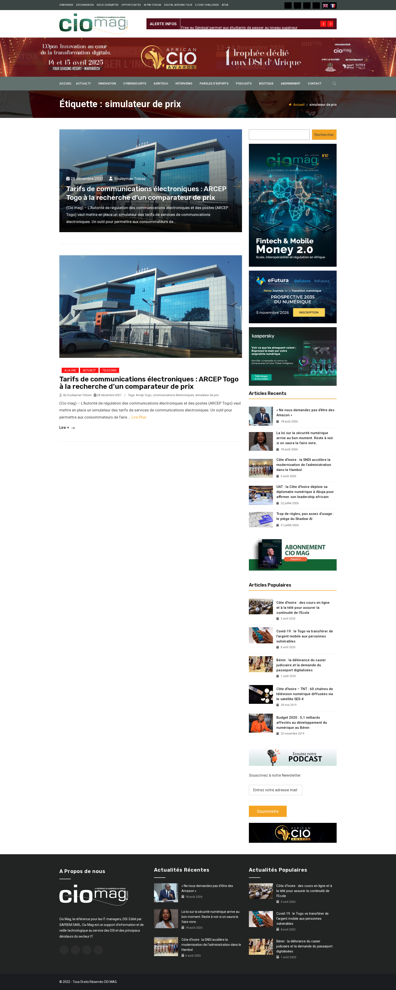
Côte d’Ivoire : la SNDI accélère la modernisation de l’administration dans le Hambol (303, 465)
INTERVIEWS (183, 83)
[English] (325, 5)
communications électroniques (173, 395)
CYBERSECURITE (134, 83)
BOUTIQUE (266, 83)
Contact (315, 83)
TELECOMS (109, 370)
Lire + (64, 427)
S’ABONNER (66, 4)
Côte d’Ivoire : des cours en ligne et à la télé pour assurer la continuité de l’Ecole (303, 608)
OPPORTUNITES (131, 4)
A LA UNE (70, 370)
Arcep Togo (143, 395)
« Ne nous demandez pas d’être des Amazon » (305, 412)
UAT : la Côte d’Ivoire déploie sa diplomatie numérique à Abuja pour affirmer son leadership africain (305, 492)
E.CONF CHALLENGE (207, 4)
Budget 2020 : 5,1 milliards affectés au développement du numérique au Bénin (301, 722)
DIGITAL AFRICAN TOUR (178, 4)
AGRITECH (161, 83)
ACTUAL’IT (83, 83)
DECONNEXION (85, 4)
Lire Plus (139, 417)
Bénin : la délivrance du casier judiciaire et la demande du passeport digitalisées (301, 665)
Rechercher (324, 134)
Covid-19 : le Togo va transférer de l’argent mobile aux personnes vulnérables (304, 636)
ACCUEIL (65, 83)
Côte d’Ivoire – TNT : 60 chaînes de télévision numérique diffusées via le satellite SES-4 (304, 694)
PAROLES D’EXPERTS (214, 83)
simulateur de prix (207, 395)
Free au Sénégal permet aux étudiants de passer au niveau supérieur (239, 20)
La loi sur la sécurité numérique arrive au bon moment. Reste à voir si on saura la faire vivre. (304, 438)
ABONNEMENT (290, 83)
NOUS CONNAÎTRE (107, 4)
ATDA (225, 4)
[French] (333, 5)
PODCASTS (244, 83)
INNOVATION (107, 83)
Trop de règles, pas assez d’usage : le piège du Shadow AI (305, 516)
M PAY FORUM (152, 4)
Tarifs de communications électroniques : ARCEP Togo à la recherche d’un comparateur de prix (149, 383)
